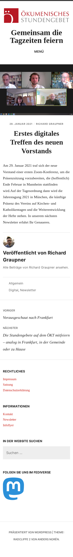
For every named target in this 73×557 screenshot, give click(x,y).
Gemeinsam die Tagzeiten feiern (36, 36)
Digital (13, 290)
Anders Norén (48, 539)
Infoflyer (8, 425)
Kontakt (8, 414)
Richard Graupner (49, 123)
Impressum (9, 379)
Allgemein (16, 283)
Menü (39, 51)
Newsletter (28, 290)
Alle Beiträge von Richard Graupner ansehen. (36, 267)
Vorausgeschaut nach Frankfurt (28, 314)
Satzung (8, 384)
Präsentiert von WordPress (30, 532)
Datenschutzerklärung (16, 390)
